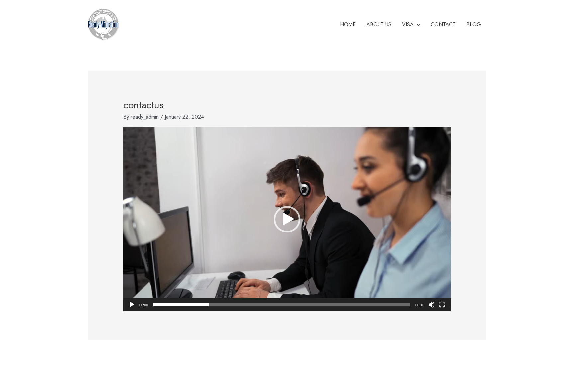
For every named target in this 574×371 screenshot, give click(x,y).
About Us (378, 24)
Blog (473, 24)
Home (348, 24)
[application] (417, 24)
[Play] (132, 304)
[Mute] (431, 304)
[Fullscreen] (442, 304)
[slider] (281, 304)
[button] (287, 219)
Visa (408, 24)
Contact (443, 24)
